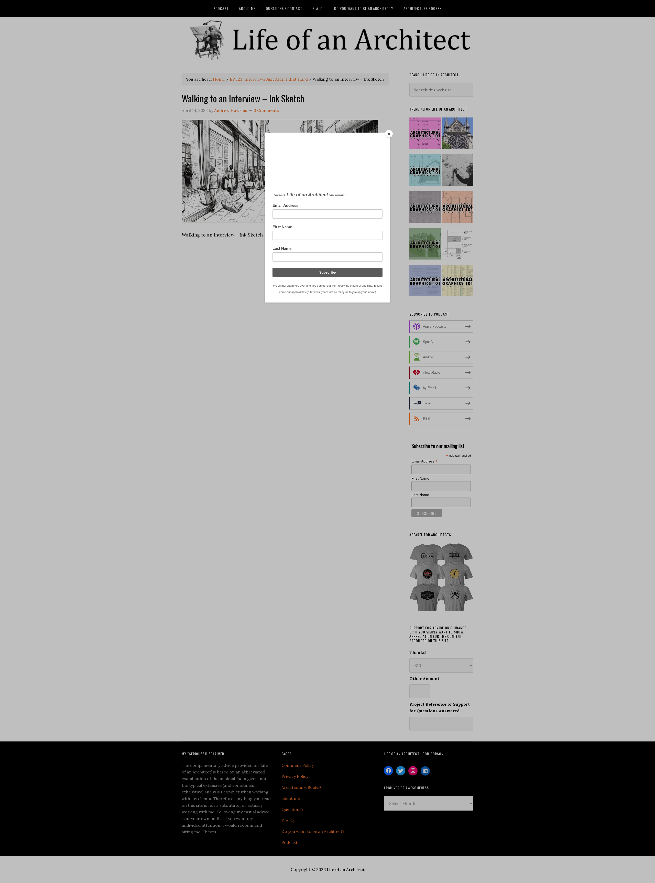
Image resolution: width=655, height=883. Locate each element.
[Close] (389, 134)
